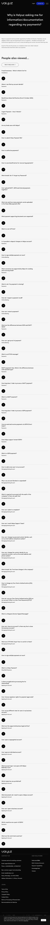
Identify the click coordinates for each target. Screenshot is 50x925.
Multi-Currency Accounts (38, 863)
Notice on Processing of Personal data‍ (11, 899)
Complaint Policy (6, 894)
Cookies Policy (5, 897)
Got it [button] (43, 920)
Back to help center (10, 64)
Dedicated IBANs (36, 860)
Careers (34, 871)
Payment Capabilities (37, 865)
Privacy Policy (5, 891)
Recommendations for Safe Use (9, 902)
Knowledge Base (36, 868)
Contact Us (40, 3)
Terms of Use (5, 889)
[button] (47, 3)
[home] (8, 3)
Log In (33, 3)
